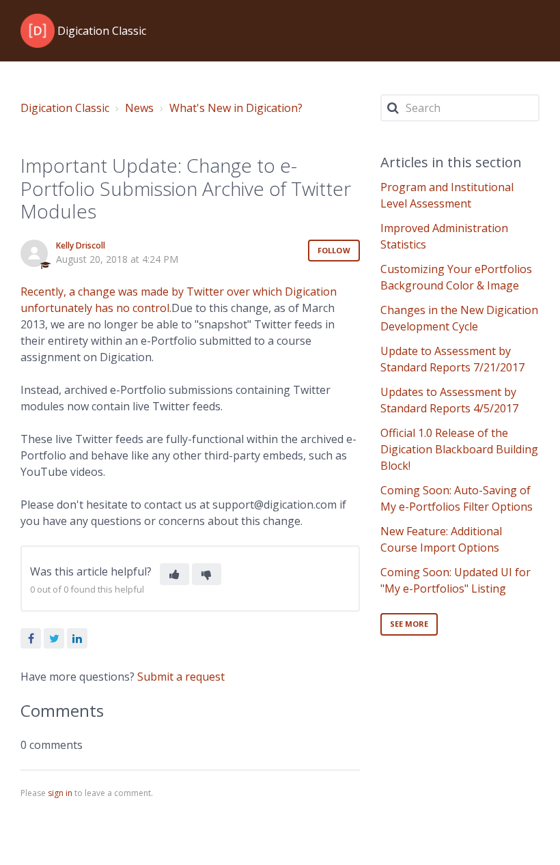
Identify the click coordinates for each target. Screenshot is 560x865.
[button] (174, 574)
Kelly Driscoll (80, 245)
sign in (60, 793)
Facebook (30, 638)
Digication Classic (64, 107)
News (139, 107)
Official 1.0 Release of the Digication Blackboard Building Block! (459, 449)
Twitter (54, 638)
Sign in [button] (514, 30)
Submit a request (438, 30)
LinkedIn (77, 638)
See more (409, 624)
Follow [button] (334, 250)
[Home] (37, 31)
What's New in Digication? (236, 107)
